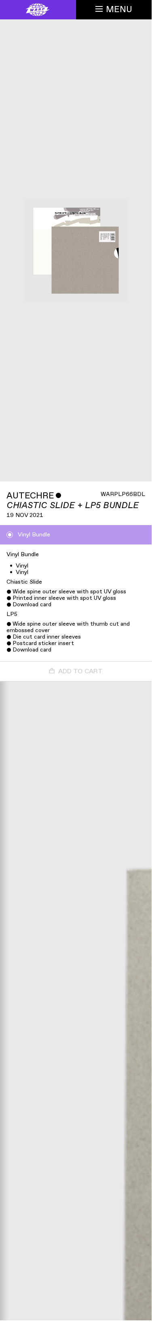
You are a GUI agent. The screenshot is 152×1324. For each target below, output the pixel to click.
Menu (119, 9)
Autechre (30, 496)
